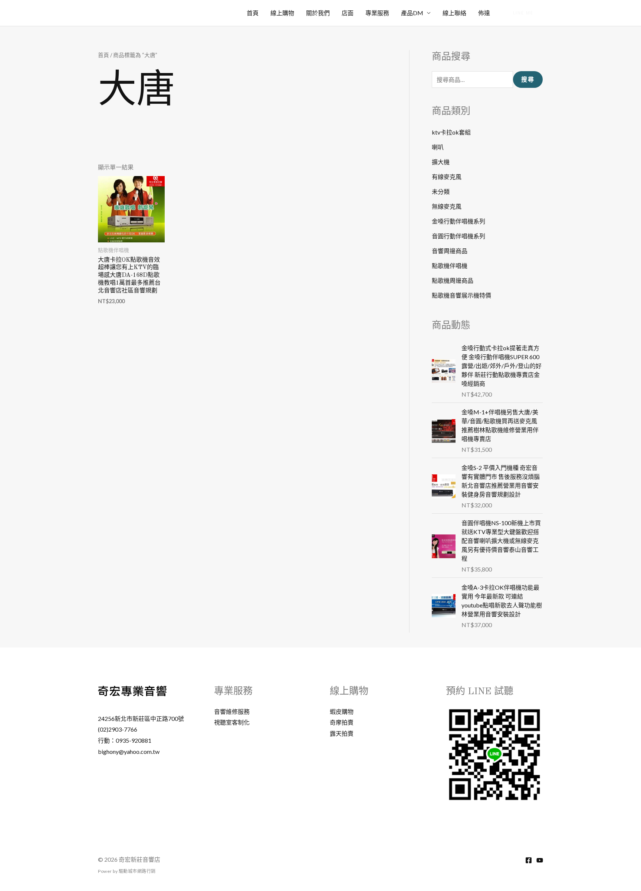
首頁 (253, 12)
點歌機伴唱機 (449, 265)
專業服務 (377, 12)
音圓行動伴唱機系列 (458, 235)
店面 (348, 12)
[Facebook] (528, 860)
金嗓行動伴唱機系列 (458, 221)
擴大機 (441, 161)
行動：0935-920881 (124, 740)
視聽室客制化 (232, 722)
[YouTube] (539, 860)
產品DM (412, 12)
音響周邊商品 (449, 250)
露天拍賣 (342, 733)
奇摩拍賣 (342, 722)
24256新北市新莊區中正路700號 (141, 718)
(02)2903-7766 (117, 729)
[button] (523, 13)
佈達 (484, 12)
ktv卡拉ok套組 (451, 132)
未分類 (441, 191)
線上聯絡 (454, 12)
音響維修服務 (232, 711)
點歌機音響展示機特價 (461, 295)
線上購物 (282, 12)
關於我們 (318, 12)
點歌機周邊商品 (452, 280)
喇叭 (438, 146)
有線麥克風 (446, 176)
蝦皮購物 (342, 711)
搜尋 (528, 79)
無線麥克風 (446, 206)
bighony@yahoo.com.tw (129, 751)
